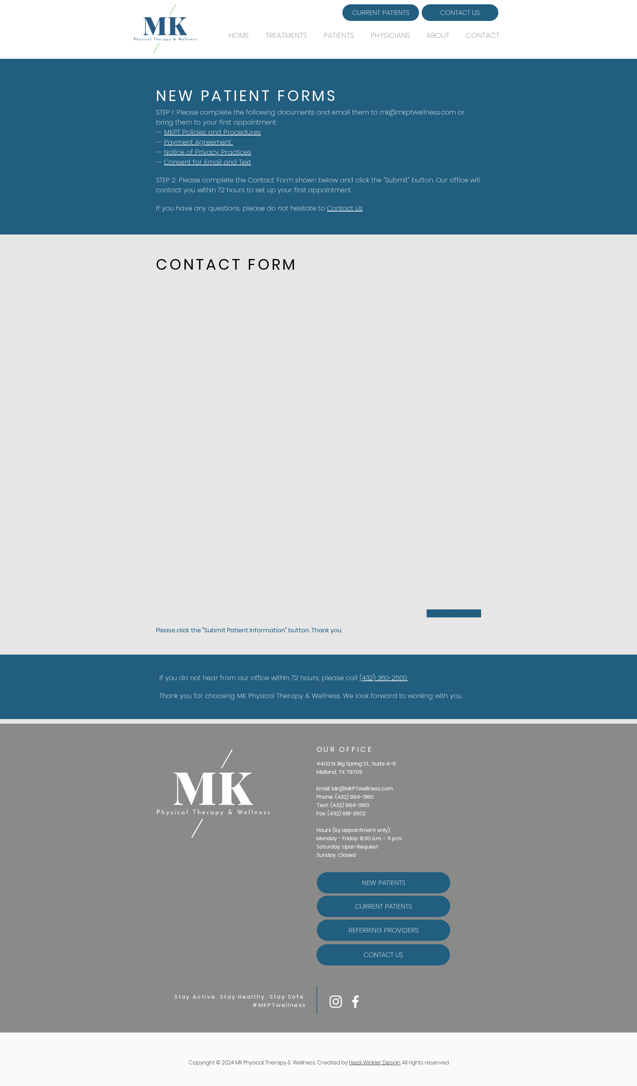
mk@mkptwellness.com (418, 112)
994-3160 (357, 805)
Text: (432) (331, 805)
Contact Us (345, 208)
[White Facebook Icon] (355, 1001)
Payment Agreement (198, 142)
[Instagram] (335, 1001)
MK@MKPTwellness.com (362, 788)
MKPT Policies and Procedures (212, 132)
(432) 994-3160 (354, 797)
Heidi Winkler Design (374, 1062)
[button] (289, 35)
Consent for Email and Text (207, 162)
